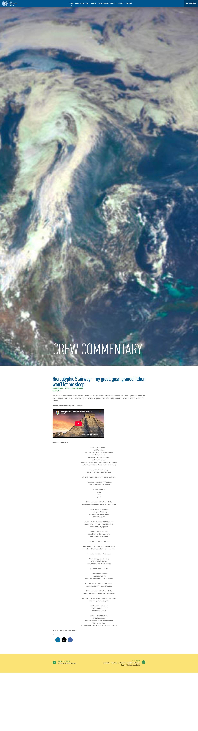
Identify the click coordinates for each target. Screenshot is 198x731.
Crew (71, 3)
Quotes (93, 3)
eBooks (129, 3)
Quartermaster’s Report (107, 3)
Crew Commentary (82, 3)
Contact (121, 3)
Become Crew (191, 3)
